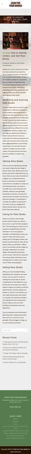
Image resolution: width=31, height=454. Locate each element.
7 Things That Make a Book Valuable (15, 353)
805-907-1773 (16, 402)
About (15, 419)
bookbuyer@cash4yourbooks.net (16, 400)
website (15, 317)
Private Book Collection (15, 438)
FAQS (15, 424)
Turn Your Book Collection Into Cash (15, 427)
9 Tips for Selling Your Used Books (14, 362)
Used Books (7, 65)
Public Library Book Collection (16, 433)
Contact (15, 421)
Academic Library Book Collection (15, 431)
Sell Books (20, 63)
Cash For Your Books (20, 449)
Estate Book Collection (15, 436)
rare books (11, 69)
